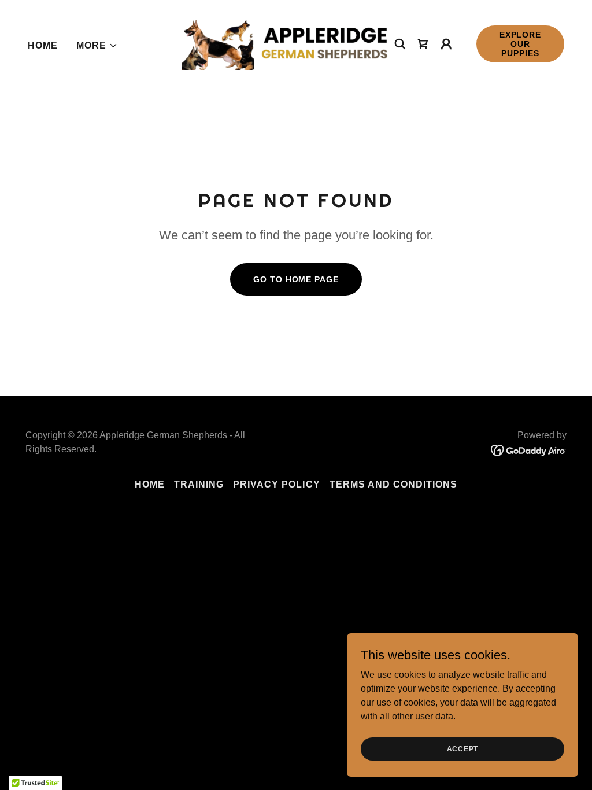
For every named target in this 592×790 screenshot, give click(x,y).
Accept (463, 748)
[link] (288, 43)
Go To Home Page (295, 279)
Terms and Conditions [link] (393, 484)
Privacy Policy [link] (276, 484)
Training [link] (199, 484)
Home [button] (150, 484)
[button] (97, 46)
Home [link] (43, 45)
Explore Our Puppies (520, 44)
